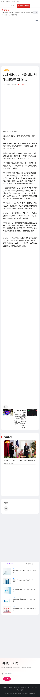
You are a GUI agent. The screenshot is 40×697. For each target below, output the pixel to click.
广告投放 (34, 687)
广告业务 (8, 2)
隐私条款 (23, 687)
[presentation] (34, 12)
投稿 (2, 2)
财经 (14, 568)
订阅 (7, 678)
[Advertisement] (20, 43)
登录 (13, 2)
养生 (7, 70)
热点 (14, 578)
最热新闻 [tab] (30, 564)
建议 (29, 687)
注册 (18, 2)
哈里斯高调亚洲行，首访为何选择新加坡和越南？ (19, 460)
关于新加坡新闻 (7, 687)
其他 (8, 442)
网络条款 (16, 687)
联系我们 (20, 690)
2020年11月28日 (10, 84)
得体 (5, 407)
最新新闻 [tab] (11, 564)
